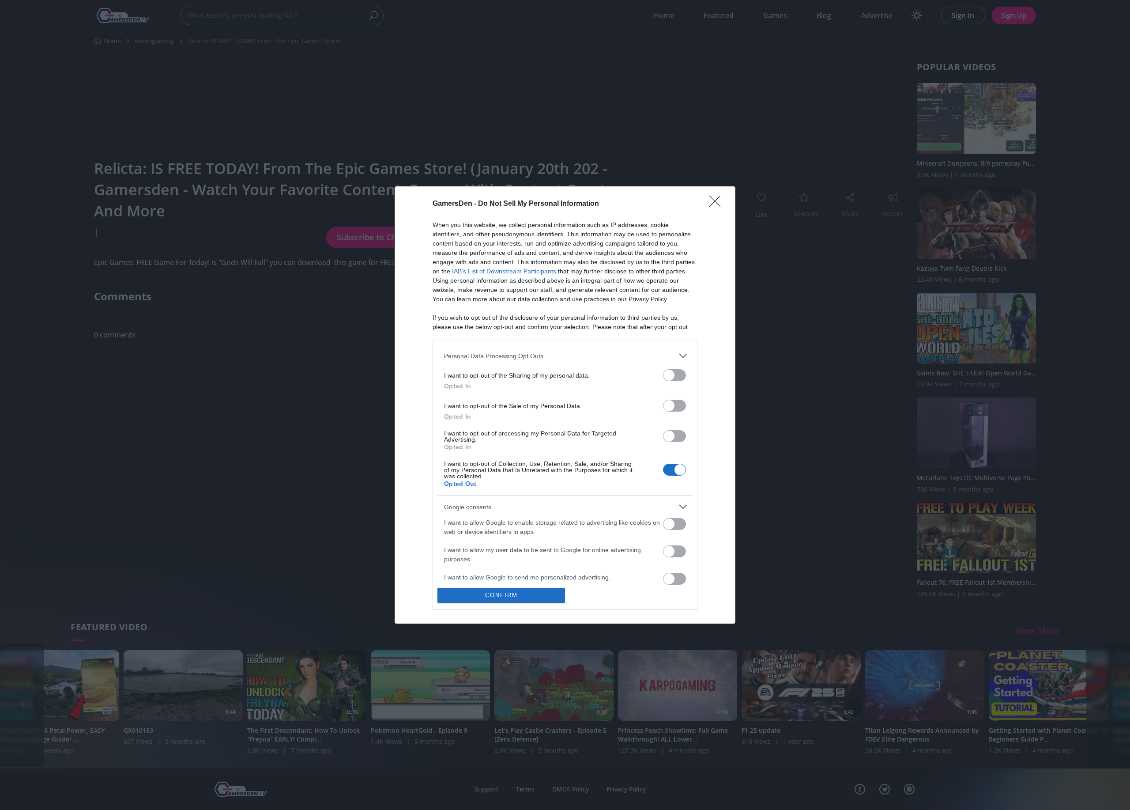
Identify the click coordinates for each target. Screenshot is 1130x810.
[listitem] (565, 355)
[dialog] (565, 405)
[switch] (674, 375)
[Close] (717, 204)
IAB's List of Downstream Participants (504, 271)
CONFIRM (501, 595)
